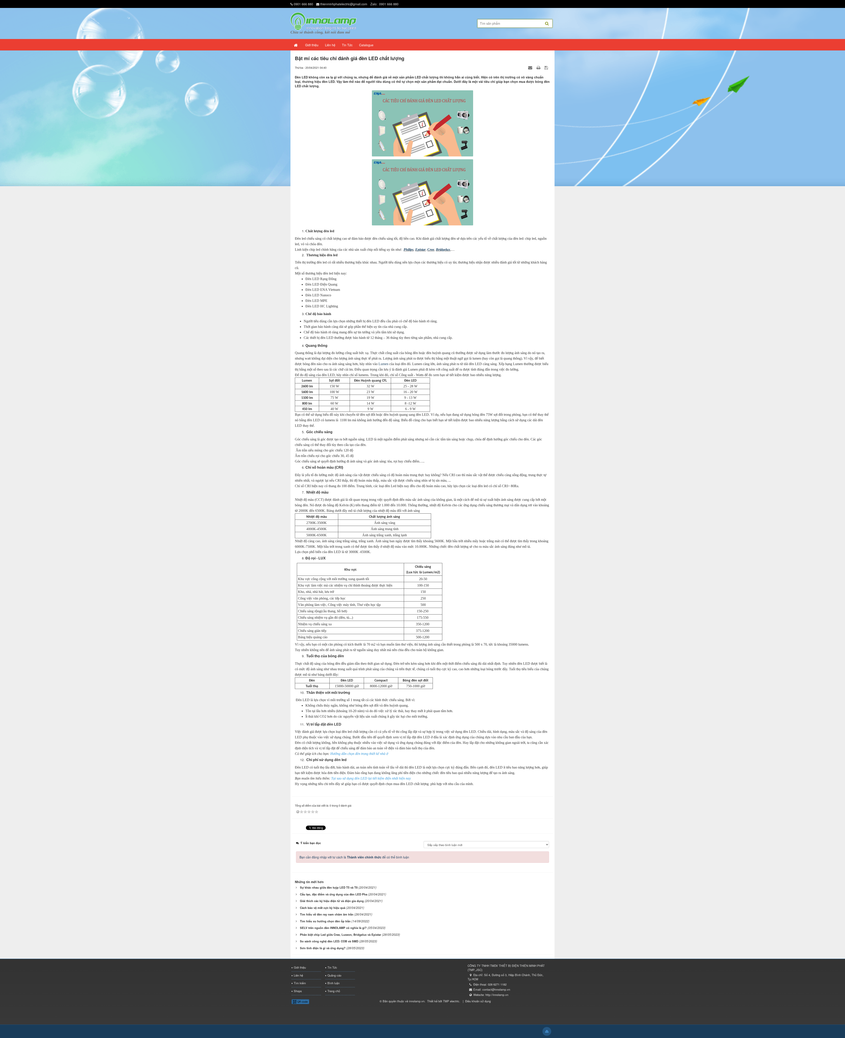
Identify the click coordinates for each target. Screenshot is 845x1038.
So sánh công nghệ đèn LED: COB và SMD (329, 941)
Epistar (420, 249)
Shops (298, 991)
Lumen (383, 364)
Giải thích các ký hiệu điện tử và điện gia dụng (332, 901)
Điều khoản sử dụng (478, 1001)
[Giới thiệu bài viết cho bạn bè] (530, 67)
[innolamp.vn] (323, 21)
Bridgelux (443, 249)
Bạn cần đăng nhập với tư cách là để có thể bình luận (354, 857)
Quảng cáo (334, 975)
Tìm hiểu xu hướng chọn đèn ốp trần (325, 921)
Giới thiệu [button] (311, 45)
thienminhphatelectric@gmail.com (343, 4)
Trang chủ (333, 991)
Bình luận (333, 983)
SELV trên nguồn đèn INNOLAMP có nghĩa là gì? (333, 928)
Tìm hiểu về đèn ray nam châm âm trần (326, 914)
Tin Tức (332, 967)
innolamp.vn (416, 1001)
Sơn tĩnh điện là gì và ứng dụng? (322, 948)
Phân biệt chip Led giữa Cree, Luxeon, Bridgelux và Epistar (340, 934)
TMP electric (451, 1001)
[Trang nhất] (296, 44)
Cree (430, 249)
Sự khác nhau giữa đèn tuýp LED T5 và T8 (329, 887)
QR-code (302, 1001)
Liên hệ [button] (330, 45)
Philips (408, 249)
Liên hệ (298, 975)
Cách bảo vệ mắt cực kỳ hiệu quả (322, 908)
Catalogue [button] (366, 45)
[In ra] (538, 67)
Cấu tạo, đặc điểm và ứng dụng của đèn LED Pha (333, 894)
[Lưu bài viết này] (546, 67)
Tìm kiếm (300, 983)
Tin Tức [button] (347, 45)
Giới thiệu (300, 967)
